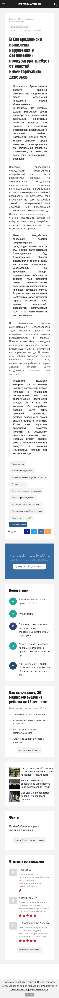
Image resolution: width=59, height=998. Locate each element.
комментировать (19, 525)
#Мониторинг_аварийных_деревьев (27, 511)
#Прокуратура (18, 464)
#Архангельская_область (22, 470)
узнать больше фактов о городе (29, 840)
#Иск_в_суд (16, 518)
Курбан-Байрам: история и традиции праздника (24, 828)
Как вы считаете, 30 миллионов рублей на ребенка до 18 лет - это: (28, 697)
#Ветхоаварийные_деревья (23, 497)
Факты (14, 817)
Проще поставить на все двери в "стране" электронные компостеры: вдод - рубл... (34, 630)
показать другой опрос (29, 750)
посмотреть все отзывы (29, 950)
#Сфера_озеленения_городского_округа (29, 477)
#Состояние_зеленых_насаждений (26, 491)
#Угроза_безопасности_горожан (25, 504)
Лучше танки (26, 613)
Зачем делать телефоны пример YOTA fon (33, 601)
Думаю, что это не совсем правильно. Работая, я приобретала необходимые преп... (34, 649)
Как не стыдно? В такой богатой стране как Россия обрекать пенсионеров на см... (34, 669)
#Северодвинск (18, 484)
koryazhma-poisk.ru (29, 4)
